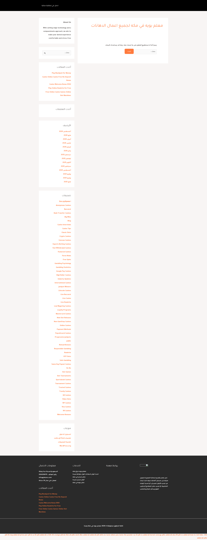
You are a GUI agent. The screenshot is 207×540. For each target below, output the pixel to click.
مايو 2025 (67, 182)
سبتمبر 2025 (66, 166)
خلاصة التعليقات (64, 442)
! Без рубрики (65, 202)
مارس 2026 (66, 143)
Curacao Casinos (65, 240)
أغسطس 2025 (65, 170)
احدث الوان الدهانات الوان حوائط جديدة (86, 474)
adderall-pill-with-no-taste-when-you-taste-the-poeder (111, 535)
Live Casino (66, 298)
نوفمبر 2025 (66, 159)
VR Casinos (67, 411)
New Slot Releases (64, 318)
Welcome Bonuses (64, 415)
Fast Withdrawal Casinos (62, 248)
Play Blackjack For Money (61, 73)
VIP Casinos (66, 403)
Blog (69, 221)
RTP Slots (67, 357)
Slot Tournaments (64, 376)
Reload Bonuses (65, 345)
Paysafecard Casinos (63, 333)
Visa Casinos (66, 407)
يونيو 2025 (67, 178)
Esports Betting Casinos (62, 244)
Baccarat (67, 209)
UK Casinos (67, 395)
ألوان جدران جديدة (78, 480)
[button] (50, 5)
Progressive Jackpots (63, 337)
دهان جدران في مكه (79, 477)
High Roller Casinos (63, 275)
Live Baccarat (66, 295)
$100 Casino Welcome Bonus (60, 84)
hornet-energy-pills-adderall (161, 535)
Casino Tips (66, 229)
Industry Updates (64, 279)
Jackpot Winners (65, 287)
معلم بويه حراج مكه (79, 471)
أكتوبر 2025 (67, 162)
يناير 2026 (67, 151)
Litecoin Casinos (65, 291)
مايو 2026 (67, 135)
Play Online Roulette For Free (59, 88)
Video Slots (66, 399)
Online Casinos (65, 326)
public (68, 341)
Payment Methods (64, 329)
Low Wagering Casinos (62, 306)
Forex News (66, 256)
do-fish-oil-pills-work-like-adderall (76, 535)
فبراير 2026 (67, 147)
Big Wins (68, 217)
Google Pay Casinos (63, 271)
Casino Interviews (64, 225)
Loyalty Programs (64, 310)
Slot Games (66, 372)
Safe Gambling (65, 360)
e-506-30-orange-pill (55, 535)
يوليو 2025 (67, 174)
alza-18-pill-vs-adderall (181, 535)
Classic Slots (66, 233)
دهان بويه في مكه (79, 482)
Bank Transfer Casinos (62, 213)
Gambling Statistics (63, 267)
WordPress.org (65, 446)
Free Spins (67, 260)
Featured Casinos (64, 252)
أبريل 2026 (67, 139)
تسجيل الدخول (65, 434)
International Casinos (63, 283)
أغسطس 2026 (65, 131)
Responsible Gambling (62, 349)
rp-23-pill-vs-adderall (141, 535)
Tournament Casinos (63, 384)
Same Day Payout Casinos (61, 364)
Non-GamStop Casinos (62, 322)
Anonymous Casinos (63, 205)
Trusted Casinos (65, 388)
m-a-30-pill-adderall (38, 535)
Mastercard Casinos (63, 314)
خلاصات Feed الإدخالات (62, 438)
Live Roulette (66, 302)
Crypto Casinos (65, 236)
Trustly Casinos (65, 391)
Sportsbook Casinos (63, 380)
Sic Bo (68, 368)
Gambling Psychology (63, 264)
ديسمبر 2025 (66, 155)
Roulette (67, 353)
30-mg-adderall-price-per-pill (19, 535)
